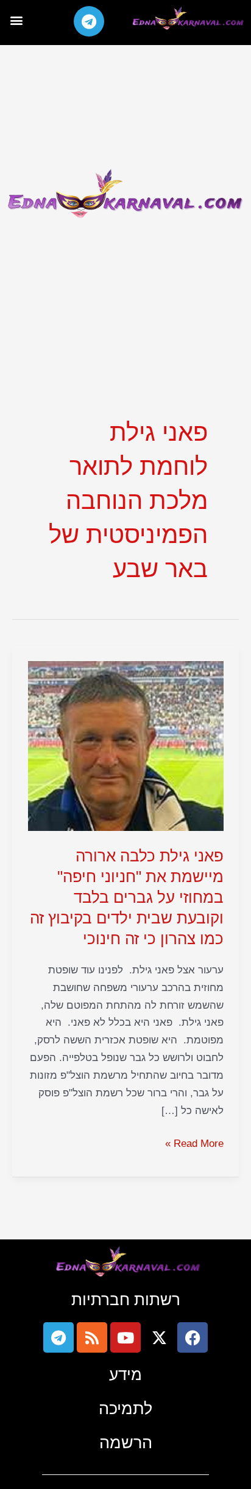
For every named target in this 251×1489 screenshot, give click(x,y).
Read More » (194, 1142)
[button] (16, 20)
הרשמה (125, 1442)
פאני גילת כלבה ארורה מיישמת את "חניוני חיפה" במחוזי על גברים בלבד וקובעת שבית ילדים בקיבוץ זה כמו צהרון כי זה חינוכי (127, 897)
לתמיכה (125, 1408)
